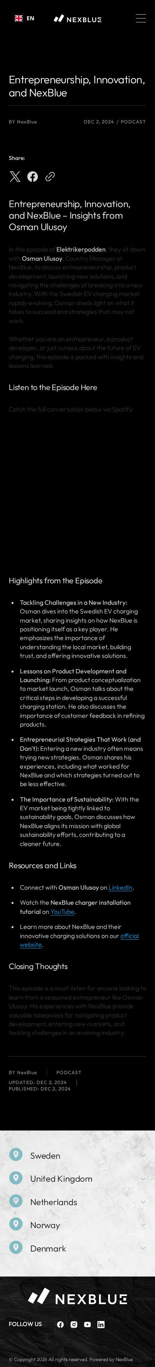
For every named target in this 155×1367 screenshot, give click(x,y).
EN (30, 18)
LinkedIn (120, 887)
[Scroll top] (145, 1357)
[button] (141, 18)
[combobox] (24, 18)
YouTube (62, 911)
